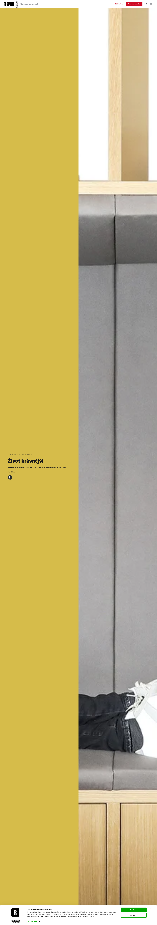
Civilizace (11, 454)
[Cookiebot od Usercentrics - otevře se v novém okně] (15, 921)
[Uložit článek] (10, 477)
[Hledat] (146, 4)
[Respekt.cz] (9, 4)
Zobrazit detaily (32, 921)
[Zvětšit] (117, 466)
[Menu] (151, 4)
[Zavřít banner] (150, 908)
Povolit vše (133, 910)
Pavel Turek (12, 472)
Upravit (132, 915)
